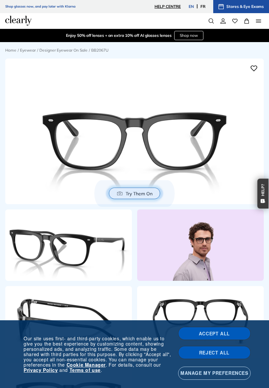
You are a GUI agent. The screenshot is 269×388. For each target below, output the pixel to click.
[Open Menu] (258, 21)
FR (202, 6)
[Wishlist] (235, 21)
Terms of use (85, 370)
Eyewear (28, 50)
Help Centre (168, 6)
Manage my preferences (214, 373)
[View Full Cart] (246, 21)
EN (191, 6)
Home (10, 50)
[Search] (211, 21)
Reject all (214, 352)
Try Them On (139, 193)
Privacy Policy (41, 370)
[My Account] (223, 21)
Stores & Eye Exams (245, 6)
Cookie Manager (86, 364)
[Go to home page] (18, 21)
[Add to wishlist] (254, 68)
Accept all (214, 333)
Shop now (189, 35)
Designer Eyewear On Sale (63, 50)
